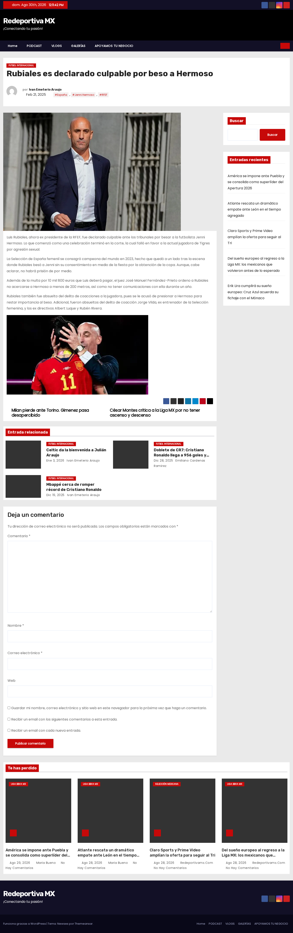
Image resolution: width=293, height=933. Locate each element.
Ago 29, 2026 (20, 863)
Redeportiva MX (28, 20)
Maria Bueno (46, 863)
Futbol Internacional (21, 65)
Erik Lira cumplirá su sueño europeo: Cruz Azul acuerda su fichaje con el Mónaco (253, 292)
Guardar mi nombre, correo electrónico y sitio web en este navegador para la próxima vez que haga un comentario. (109, 708)
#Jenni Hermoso (83, 95)
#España (61, 95)
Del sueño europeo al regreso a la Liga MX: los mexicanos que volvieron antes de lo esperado (256, 264)
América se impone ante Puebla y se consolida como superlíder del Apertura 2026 (256, 182)
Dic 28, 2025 (163, 460)
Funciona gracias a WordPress (25, 924)
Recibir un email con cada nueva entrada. (46, 730)
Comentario (19, 536)
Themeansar (84, 924)
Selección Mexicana (166, 784)
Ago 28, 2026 (92, 863)
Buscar (237, 120)
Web (11, 680)
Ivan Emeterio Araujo (45, 89)
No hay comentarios (170, 868)
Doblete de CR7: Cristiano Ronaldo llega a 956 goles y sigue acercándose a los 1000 (182, 455)
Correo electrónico (25, 652)
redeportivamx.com (196, 863)
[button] (277, 45)
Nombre (16, 625)
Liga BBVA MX (18, 784)
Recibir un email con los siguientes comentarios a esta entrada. (64, 719)
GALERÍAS (78, 46)
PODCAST (34, 46)
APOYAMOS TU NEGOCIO (114, 46)
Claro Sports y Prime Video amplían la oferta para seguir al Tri (254, 236)
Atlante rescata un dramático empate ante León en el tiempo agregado (254, 209)
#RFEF (103, 95)
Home (12, 46)
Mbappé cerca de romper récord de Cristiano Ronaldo (73, 487)
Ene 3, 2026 (55, 460)
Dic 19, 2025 (55, 495)
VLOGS (56, 46)
